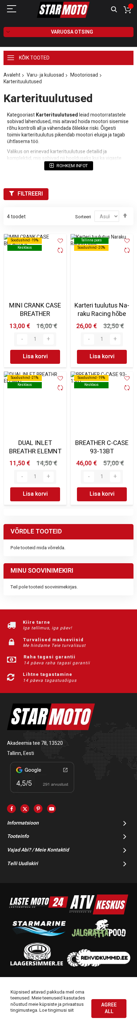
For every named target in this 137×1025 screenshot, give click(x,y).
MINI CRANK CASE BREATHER (35, 310)
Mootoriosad (84, 75)
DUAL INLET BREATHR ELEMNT (35, 447)
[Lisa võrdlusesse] (60, 251)
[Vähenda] (22, 339)
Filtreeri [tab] (30, 194)
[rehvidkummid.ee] (98, 965)
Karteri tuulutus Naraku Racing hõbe (101, 310)
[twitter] (24, 808)
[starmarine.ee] (38, 939)
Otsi (114, 9)
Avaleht (12, 75)
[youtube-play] (51, 808)
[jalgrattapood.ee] (98, 939)
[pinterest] (38, 808)
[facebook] (11, 808)
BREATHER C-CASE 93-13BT (102, 447)
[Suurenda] (48, 339)
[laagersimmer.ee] (36, 965)
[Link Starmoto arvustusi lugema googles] (42, 794)
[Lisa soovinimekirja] (60, 241)
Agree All (109, 1008)
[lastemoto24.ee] (38, 913)
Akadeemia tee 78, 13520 (35, 743)
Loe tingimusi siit (56, 1010)
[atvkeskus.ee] (98, 913)
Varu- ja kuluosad (45, 75)
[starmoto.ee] (63, 10)
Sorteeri (83, 216)
